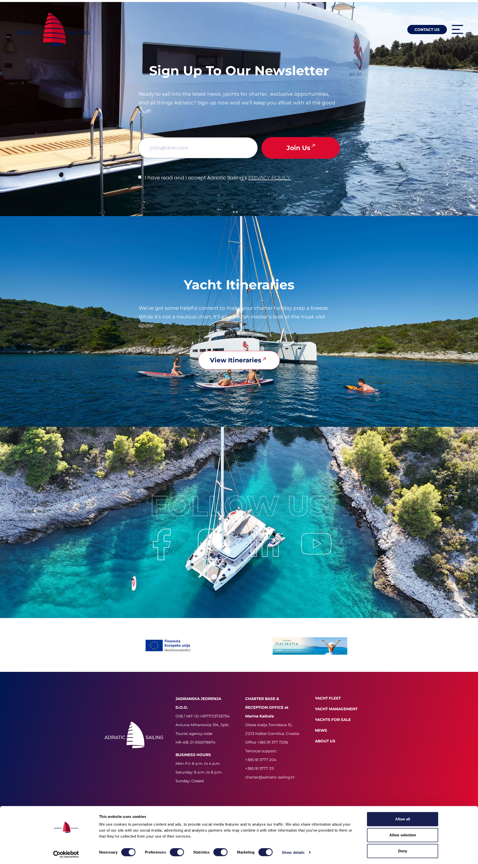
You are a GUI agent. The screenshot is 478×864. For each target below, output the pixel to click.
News (321, 730)
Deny (402, 851)
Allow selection (402, 835)
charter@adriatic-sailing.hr (270, 777)
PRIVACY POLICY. (269, 178)
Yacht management (336, 709)
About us (325, 741)
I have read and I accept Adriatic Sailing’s (218, 177)
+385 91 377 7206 (272, 742)
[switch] (177, 852)
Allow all (402, 819)
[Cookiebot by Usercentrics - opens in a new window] (66, 854)
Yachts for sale (333, 719)
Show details (293, 852)
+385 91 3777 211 (259, 768)
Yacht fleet (328, 698)
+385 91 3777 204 (260, 759)
